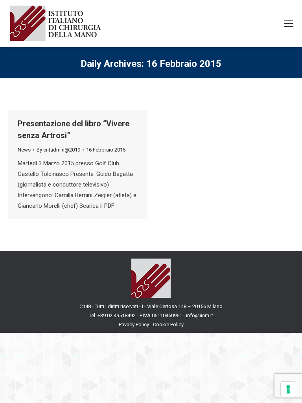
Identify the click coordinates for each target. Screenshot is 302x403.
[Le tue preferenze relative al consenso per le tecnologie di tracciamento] (288, 389)
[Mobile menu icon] (288, 23)
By (58, 150)
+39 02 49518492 (117, 315)
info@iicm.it (199, 315)
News (24, 150)
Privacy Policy (134, 324)
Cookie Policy (168, 324)
